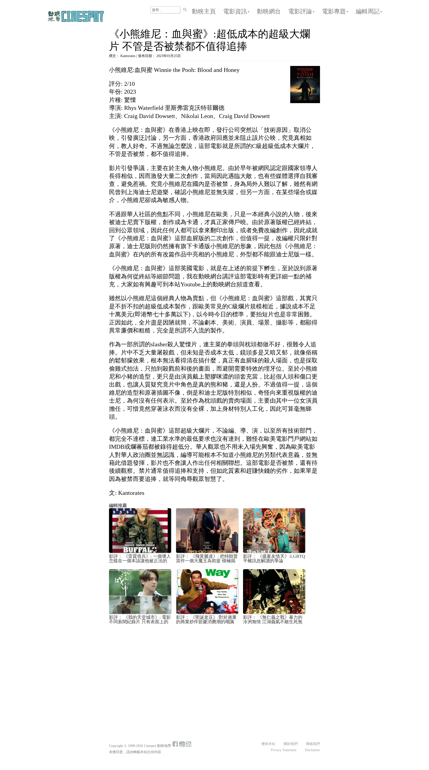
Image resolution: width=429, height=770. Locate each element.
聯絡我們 (313, 744)
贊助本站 (268, 744)
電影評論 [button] (300, 11)
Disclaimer (312, 750)
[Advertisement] (214, 665)
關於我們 (291, 744)
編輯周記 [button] (368, 11)
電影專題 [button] (334, 11)
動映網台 (269, 11)
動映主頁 (204, 11)
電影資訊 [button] (235, 11)
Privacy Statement (283, 750)
